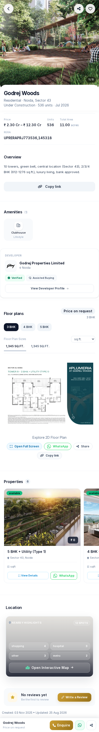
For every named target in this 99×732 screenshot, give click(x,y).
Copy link (52, 186)
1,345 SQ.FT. (15, 346)
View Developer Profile (48, 288)
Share (85, 446)
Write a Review (76, 697)
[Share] (79, 8)
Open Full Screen (26, 446)
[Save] (90, 8)
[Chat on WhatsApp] (80, 725)
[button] (49, 394)
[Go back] (8, 8)
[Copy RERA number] (55, 137)
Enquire (63, 725)
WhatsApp (60, 446)
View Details (29, 575)
